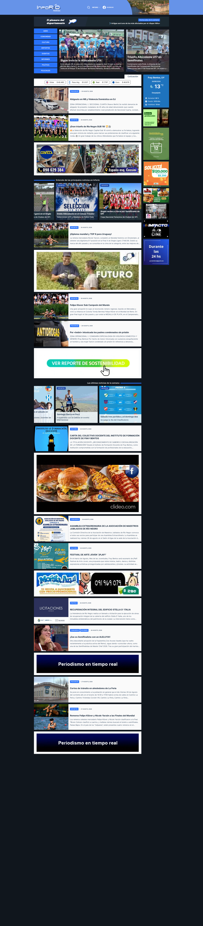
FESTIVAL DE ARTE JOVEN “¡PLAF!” (88, 554)
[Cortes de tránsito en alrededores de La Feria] (51, 689)
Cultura (74, 429)
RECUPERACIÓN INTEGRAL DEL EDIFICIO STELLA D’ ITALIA (100, 609)
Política (74, 603)
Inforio (95, 7)
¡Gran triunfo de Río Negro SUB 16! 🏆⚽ (90, 126)
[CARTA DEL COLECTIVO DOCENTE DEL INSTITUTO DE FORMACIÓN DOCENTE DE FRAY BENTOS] (51, 438)
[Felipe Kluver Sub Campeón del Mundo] (51, 306)
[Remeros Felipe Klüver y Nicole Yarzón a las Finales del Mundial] (51, 717)
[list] (124, 23)
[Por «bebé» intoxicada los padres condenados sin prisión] (51, 334)
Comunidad (75, 519)
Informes (84, 630)
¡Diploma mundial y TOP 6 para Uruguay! (91, 234)
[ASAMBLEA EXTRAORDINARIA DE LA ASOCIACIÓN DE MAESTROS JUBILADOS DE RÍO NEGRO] (51, 529)
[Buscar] (88, 7)
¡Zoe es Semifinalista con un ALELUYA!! (90, 637)
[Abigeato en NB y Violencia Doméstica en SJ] (51, 100)
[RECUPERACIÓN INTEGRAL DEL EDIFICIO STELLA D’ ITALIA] (51, 611)
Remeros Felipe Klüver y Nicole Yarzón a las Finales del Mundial (102, 715)
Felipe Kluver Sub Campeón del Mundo (90, 305)
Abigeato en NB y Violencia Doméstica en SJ (93, 99)
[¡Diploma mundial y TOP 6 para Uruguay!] (51, 235)
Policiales (74, 91)
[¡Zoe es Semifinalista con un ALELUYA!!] (51, 638)
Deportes (74, 120)
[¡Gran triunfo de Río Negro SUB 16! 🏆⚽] (51, 128)
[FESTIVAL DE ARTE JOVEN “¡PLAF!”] (51, 556)
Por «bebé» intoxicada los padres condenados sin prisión (99, 332)
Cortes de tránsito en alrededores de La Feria (93, 688)
